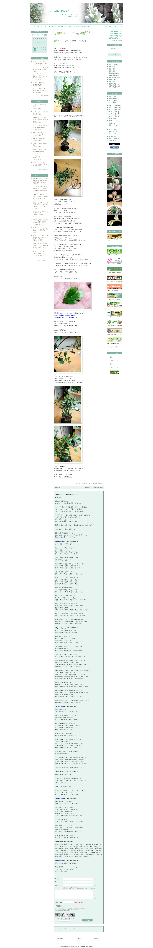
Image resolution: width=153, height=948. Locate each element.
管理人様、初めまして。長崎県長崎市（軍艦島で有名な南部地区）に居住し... (40, 180)
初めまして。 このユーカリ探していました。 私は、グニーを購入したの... (40, 212)
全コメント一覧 (113, 126)
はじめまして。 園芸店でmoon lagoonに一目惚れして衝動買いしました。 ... (40, 237)
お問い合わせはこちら (116, 31)
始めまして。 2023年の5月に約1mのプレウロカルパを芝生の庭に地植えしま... (40, 204)
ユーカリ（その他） (114, 116)
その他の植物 (112, 118)
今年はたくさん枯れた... (39, 138)
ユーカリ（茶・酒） (114, 115)
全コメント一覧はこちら (42, 260)
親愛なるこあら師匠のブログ (114, 254)
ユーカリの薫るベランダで (62, 11)
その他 (111, 120)
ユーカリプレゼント (114, 129)
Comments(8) (98, 487)
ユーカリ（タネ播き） (115, 113)
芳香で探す (112, 70)
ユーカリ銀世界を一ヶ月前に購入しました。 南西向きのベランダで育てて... (40, 245)
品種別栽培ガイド (114, 98)
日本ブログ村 (114, 360)
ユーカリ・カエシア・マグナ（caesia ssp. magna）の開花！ (40, 69)
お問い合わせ (112, 140)
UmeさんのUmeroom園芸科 (114, 272)
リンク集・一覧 (113, 131)
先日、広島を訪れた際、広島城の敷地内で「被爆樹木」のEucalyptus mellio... (40, 188)
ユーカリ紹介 (112, 96)
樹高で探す (112, 66)
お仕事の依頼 (112, 136)
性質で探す (112, 72)
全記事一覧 (112, 124)
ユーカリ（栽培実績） (98, 483)
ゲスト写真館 (112, 102)
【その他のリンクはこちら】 (114, 347)
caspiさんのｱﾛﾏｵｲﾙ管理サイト (114, 290)
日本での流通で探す (114, 77)
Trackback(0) (87, 487)
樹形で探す (112, 68)
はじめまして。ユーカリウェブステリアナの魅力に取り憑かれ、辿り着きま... (40, 229)
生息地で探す (112, 79)
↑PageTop (57, 487)
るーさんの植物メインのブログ (114, 325)
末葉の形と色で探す (114, 87)
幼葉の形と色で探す (114, 85)
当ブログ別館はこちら (116, 36)
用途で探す (112, 81)
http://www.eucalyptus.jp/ (69, 14)
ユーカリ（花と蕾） (114, 111)
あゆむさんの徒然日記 (114, 299)
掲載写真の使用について (115, 38)
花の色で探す (112, 83)
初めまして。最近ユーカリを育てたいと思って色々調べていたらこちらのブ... (40, 196)
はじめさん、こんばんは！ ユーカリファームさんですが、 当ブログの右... (40, 253)
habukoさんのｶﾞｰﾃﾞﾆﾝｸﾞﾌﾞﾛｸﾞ (115, 334)
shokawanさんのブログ (114, 308)
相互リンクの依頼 (114, 138)
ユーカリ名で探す (114, 64)
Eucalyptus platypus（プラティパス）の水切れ (72, 41)
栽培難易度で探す (114, 74)
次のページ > (97, 938)
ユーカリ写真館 (113, 100)
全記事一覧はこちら (43, 169)
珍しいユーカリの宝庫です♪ (114, 240)
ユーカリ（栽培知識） (115, 107)
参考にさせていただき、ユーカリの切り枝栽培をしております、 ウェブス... (40, 220)
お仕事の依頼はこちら (116, 34)
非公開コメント (61, 906)
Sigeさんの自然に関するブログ (114, 281)
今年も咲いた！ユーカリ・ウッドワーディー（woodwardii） (40, 119)
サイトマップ (112, 133)
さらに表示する (44, 95)
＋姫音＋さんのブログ (114, 316)
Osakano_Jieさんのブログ (114, 263)
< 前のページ (60, 938)
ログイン (120, 1)
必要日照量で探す (114, 75)
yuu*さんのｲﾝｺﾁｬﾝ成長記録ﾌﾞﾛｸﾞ (114, 343)
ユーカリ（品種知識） (115, 109)
